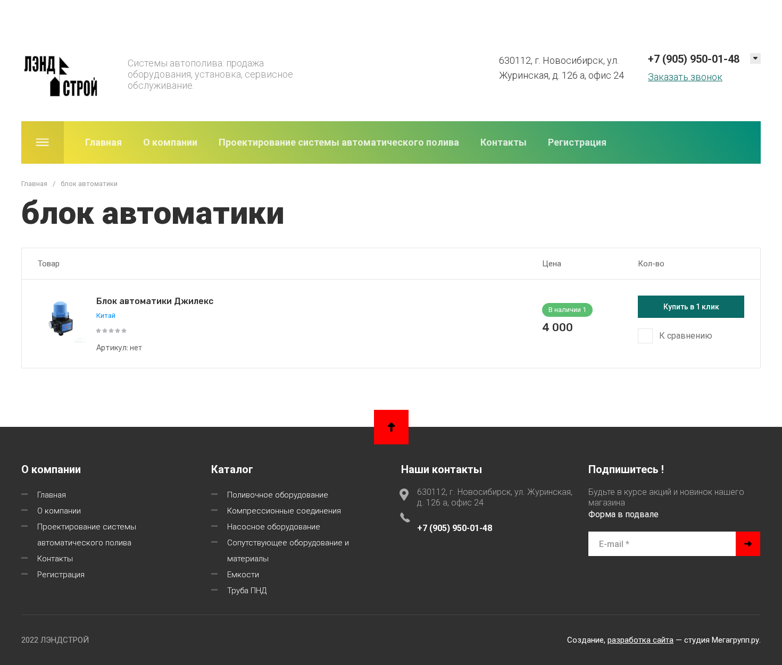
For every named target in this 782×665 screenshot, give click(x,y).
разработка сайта (640, 640)
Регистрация (577, 142)
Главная (103, 142)
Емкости (243, 574)
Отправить (748, 544)
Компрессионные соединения (284, 511)
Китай (105, 315)
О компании (170, 142)
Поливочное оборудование (277, 495)
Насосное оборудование (273, 527)
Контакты (503, 142)
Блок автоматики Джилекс (154, 301)
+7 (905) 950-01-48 (693, 59)
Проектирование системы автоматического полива (339, 142)
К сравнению (685, 336)
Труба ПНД (247, 590)
